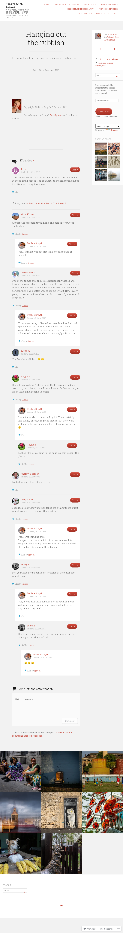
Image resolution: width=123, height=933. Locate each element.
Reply (75, 169)
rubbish (98, 65)
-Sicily (101, 59)
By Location (58, 4)
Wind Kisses (27, 214)
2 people (25, 234)
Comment (70, 721)
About (115, 14)
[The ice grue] (114, 175)
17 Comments (109, 40)
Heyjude (25, 376)
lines (100, 63)
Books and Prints (109, 4)
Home (46, 4)
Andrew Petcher (30, 473)
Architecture (91, 4)
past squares (108, 63)
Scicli (104, 65)
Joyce (24, 168)
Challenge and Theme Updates (93, 14)
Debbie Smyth (35, 243)
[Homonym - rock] (101, 149)
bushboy (25, 350)
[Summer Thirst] (101, 162)
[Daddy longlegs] (114, 162)
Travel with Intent (14, 5)
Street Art (74, 4)
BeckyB (25, 564)
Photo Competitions (108, 9)
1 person (25, 305)
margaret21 (27, 499)
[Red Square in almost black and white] (101, 175)
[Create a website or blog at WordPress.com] (61, 906)
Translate (114, 130)
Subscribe (104, 111)
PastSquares (56, 115)
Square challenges (111, 59)
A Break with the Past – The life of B (46, 203)
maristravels (28, 272)
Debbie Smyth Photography (80, 9)
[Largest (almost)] (114, 149)
